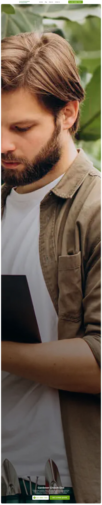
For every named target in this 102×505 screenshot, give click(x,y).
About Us (51, 2)
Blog (46, 2)
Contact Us (57, 2)
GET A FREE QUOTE (59, 497)
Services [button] (41, 2)
